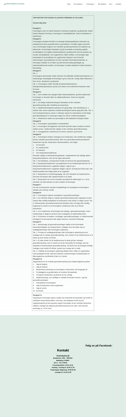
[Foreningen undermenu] (94, 4)
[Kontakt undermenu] (121, 4)
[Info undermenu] (112, 4)
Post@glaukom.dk (63, 355)
